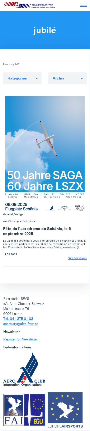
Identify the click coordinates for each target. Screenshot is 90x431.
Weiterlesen (77, 258)
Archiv (58, 78)
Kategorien (17, 78)
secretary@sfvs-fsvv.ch (20, 324)
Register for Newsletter (20, 339)
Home (6, 64)
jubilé (45, 30)
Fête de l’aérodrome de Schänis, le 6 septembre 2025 (37, 231)
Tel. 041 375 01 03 (18, 319)
